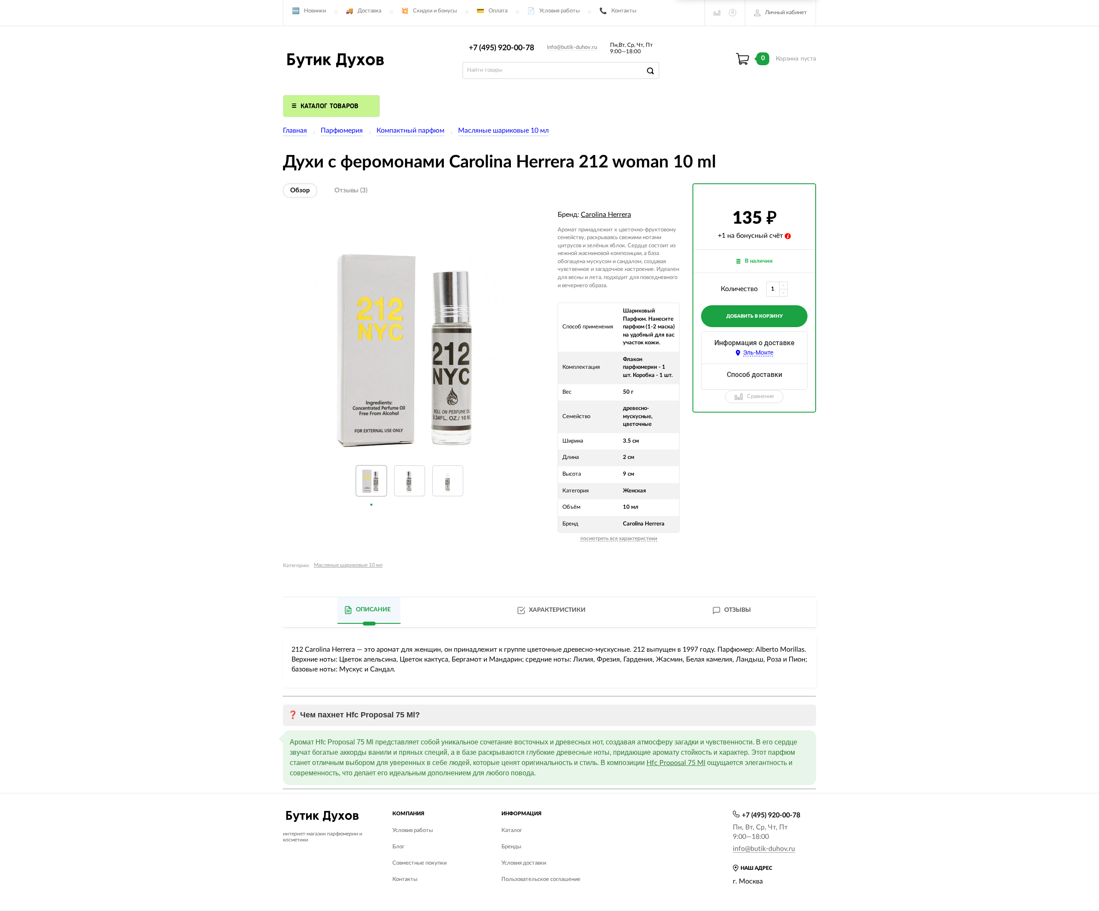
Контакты (623, 11)
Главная (295, 130)
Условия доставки (523, 863)
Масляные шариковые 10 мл (503, 130)
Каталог (511, 830)
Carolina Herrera (606, 214)
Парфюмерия (342, 130)
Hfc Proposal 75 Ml (676, 762)
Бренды (511, 847)
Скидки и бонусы (435, 11)
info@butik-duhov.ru (572, 47)
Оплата (498, 11)
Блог (398, 847)
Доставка (369, 11)
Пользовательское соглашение (540, 879)
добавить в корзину (754, 316)
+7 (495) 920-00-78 (501, 48)
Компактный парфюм (410, 130)
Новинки (315, 11)
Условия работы (559, 11)
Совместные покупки (419, 863)
